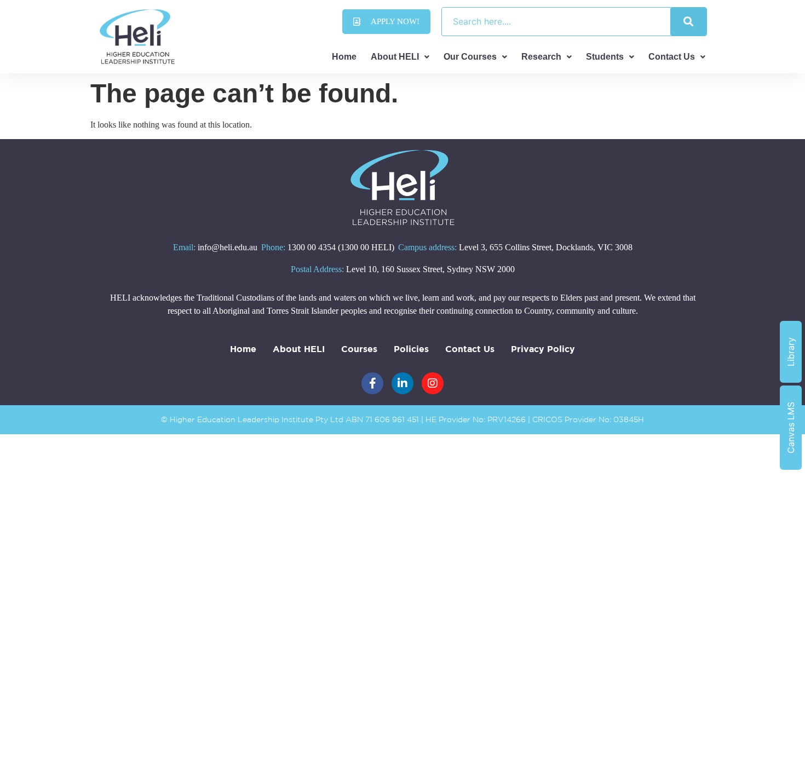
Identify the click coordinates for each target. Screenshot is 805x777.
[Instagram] (433, 383)
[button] (400, 57)
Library (790, 351)
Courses (359, 349)
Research (541, 56)
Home (344, 56)
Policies (411, 349)
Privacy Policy (543, 349)
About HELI (395, 56)
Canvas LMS (790, 427)
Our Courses (470, 56)
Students (605, 56)
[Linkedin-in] (402, 383)
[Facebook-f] (372, 383)
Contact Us (671, 56)
